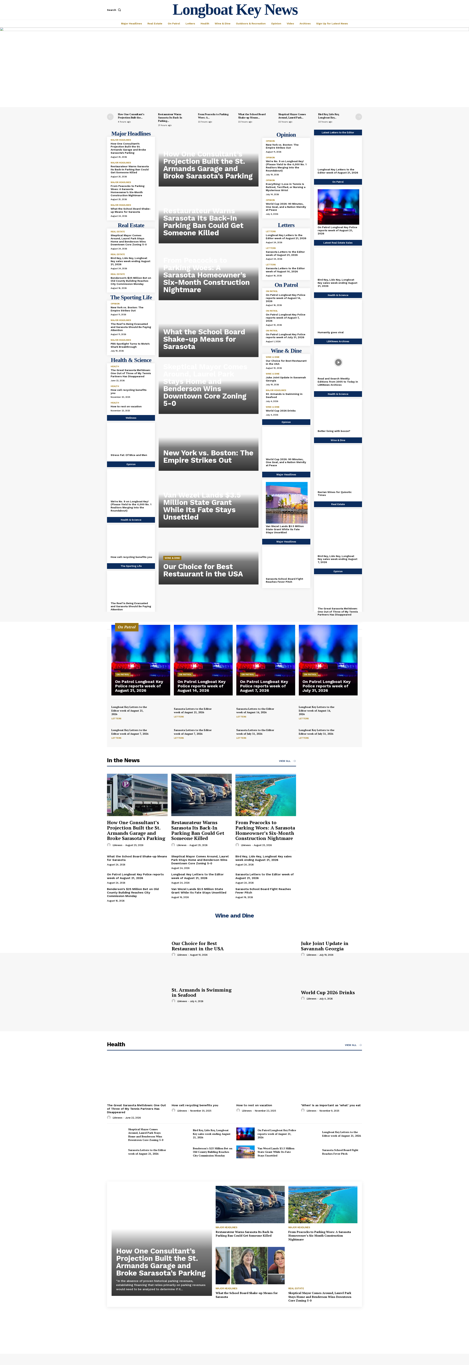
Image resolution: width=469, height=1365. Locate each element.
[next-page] (358, 117)
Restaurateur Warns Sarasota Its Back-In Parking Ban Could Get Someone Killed (130, 169)
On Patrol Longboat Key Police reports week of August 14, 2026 (285, 298)
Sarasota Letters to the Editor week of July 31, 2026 (255, 731)
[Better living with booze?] (338, 415)
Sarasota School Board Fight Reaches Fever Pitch (284, 580)
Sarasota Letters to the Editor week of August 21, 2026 (285, 253)
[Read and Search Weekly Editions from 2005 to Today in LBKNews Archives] (338, 362)
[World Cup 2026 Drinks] (266, 995)
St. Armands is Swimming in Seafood (202, 992)
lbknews (117, 845)
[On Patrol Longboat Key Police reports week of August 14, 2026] (203, 660)
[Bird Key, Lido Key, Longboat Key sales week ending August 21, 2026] (338, 263)
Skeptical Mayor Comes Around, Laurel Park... (292, 115)
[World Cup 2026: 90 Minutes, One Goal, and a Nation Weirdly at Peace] (286, 443)
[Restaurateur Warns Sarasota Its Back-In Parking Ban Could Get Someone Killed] (201, 795)
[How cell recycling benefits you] (131, 540)
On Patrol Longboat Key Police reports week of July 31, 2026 (285, 336)
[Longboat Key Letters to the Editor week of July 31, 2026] (349, 734)
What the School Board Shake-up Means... (252, 115)
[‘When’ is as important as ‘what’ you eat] (331, 1079)
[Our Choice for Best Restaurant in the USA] (137, 948)
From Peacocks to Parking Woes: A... (213, 115)
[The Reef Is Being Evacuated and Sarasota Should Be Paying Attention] (131, 587)
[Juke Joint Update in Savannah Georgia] (266, 948)
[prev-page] (110, 117)
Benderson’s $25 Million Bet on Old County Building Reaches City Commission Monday (131, 281)
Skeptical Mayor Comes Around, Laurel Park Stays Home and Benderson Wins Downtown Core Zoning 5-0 (129, 240)
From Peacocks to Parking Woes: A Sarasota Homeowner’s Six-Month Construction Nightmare (128, 190)
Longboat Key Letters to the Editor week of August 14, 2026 (316, 710)
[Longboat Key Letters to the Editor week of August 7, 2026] (161, 734)
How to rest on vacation (126, 406)
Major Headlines (121, 140)
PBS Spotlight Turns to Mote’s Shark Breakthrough (130, 345)
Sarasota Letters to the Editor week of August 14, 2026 (285, 270)
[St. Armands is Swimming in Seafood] (137, 995)
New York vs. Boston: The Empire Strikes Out (127, 309)
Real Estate (118, 232)
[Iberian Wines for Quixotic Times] (338, 468)
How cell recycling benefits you (131, 556)
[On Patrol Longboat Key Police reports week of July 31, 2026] (328, 660)
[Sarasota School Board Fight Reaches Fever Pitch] (286, 562)
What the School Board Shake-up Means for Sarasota (131, 210)
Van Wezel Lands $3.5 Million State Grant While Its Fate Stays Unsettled (202, 506)
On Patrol (272, 291)
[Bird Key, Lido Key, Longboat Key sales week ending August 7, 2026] (338, 532)
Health (115, 366)
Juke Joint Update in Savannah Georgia (324, 946)
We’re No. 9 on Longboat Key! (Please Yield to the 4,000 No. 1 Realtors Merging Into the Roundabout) (131, 506)
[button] (114, 10)
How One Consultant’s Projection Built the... (131, 115)
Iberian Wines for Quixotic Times (335, 494)
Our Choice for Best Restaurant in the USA (203, 570)
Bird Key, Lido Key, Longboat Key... (328, 115)
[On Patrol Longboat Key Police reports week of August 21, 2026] (338, 207)
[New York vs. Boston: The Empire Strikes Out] (208, 443)
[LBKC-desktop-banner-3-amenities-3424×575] (234, 30)
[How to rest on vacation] (266, 1079)
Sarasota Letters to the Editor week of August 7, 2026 (193, 731)
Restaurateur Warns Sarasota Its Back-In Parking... (170, 117)
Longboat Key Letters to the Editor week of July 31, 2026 (316, 731)
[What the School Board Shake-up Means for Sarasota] (250, 1265)
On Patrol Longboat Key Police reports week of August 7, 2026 (285, 317)
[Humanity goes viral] (338, 316)
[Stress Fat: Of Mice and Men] (131, 438)
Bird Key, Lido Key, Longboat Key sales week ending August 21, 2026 (130, 261)
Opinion (115, 304)
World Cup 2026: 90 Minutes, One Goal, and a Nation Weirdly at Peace (286, 206)
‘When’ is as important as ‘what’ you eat (331, 1105)
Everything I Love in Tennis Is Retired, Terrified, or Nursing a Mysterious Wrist (285, 187)
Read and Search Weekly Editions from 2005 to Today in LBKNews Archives (338, 381)
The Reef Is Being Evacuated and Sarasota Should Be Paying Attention (131, 327)
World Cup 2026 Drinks (281, 410)
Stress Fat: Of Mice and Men (129, 455)
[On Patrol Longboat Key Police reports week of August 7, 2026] (265, 660)
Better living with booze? (334, 431)
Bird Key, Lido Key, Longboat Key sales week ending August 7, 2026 (337, 559)
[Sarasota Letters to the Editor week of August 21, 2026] (224, 712)
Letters (271, 231)
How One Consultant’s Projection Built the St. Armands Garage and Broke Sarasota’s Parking (128, 148)
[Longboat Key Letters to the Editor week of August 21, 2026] (338, 153)
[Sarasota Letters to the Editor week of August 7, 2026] (224, 734)
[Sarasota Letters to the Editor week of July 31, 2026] (286, 734)
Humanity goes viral (331, 332)
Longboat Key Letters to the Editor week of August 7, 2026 (129, 731)
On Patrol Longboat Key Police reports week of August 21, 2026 (337, 230)
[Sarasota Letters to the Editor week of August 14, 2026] (286, 712)
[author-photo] (109, 845)
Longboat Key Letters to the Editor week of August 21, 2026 (286, 237)
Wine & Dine (172, 558)
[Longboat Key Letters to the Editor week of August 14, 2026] (349, 712)
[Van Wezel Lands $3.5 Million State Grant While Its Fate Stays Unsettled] (286, 503)
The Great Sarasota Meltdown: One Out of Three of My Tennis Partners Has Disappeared (131, 373)
